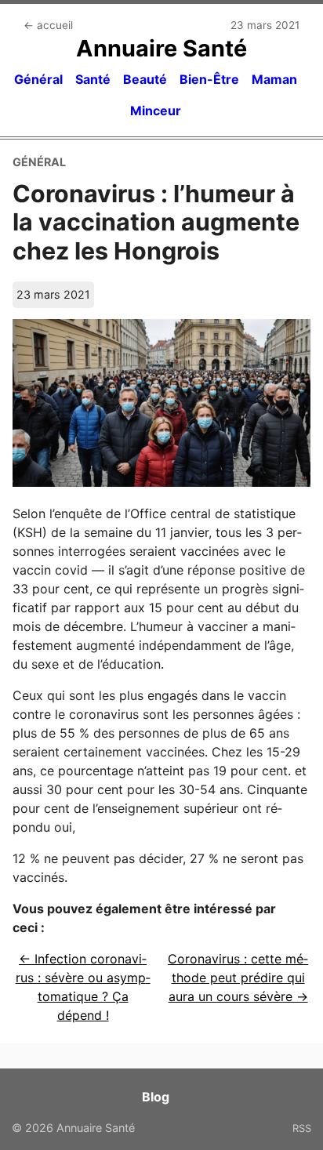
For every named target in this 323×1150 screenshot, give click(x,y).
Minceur (155, 110)
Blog (155, 1097)
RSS (301, 1128)
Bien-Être (209, 79)
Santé (93, 79)
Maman (274, 79)
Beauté (145, 79)
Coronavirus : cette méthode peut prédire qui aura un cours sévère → (238, 977)
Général (38, 79)
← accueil (48, 25)
